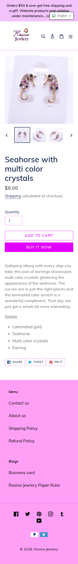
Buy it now (39, 247)
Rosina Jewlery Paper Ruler (34, 485)
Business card (22, 472)
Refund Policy (21, 440)
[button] (61, 15)
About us (17, 415)
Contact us (19, 403)
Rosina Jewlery (46, 549)
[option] (22, 135)
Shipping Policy (23, 428)
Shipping (13, 195)
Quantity (12, 212)
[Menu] (70, 36)
